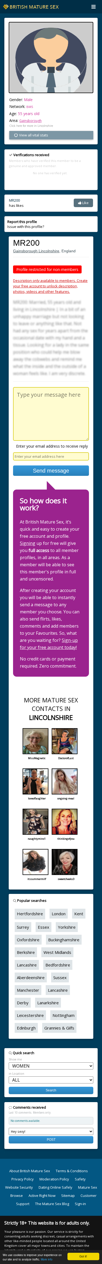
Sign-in (80, 1203)
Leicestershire (30, 1015)
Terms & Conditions (72, 1170)
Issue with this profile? (25, 224)
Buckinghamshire (63, 939)
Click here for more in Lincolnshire (31, 126)
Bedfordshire (57, 965)
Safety (80, 1179)
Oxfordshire (28, 939)
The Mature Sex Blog (52, 1203)
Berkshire (26, 952)
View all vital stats (33, 135)
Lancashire (27, 965)
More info (46, 1259)
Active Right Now (42, 1195)
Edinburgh (26, 1028)
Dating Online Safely (55, 1187)
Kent (78, 913)
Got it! (83, 1256)
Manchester (28, 990)
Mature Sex (87, 1187)
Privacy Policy (22, 1179)
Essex (43, 927)
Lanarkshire (48, 1002)
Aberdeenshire (31, 977)
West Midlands (57, 952)
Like (85, 202)
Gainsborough (30, 120)
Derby (23, 1002)
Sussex (60, 977)
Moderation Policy (54, 1179)
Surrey (23, 927)
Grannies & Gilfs (59, 1028)
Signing (27, 543)
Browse (16, 1195)
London (59, 913)
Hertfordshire (30, 913)
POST (51, 1139)
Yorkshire (67, 927)
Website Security (19, 1187)
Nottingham (63, 1015)
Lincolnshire (49, 251)
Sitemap (68, 1195)
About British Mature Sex (29, 1170)
